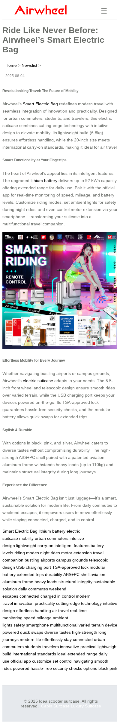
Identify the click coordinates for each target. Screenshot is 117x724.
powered (21, 668)
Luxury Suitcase (86, 706)
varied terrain (91, 625)
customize (41, 661)
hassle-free (41, 668)
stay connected (78, 639)
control (65, 661)
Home (11, 65)
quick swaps (31, 632)
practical (88, 646)
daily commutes (33, 588)
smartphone (37, 625)
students (33, 646)
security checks (67, 668)
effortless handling (33, 610)
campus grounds (72, 560)
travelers (50, 646)
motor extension (76, 552)
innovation (24, 603)
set (55, 661)
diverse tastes (57, 632)
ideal (61, 653)
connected (29, 596)
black (103, 668)
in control (66, 596)
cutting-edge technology (79, 603)
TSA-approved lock (70, 567)
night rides (50, 552)
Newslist (29, 65)
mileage (44, 617)
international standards (34, 653)
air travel (60, 610)
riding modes (26, 552)
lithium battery (44, 180)
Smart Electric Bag (40, 103)
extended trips (30, 574)
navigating (83, 661)
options (90, 668)
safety (19, 625)
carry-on (45, 545)
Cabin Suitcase (55, 706)
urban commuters (51, 538)
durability (53, 574)
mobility (26, 538)
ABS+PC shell (76, 574)
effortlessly (52, 639)
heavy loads (45, 581)
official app (20, 661)
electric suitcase (38, 380)
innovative (69, 646)
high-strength (84, 632)
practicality (45, 603)
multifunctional (63, 625)
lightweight (26, 545)
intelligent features (72, 545)
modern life (30, 639)
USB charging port (33, 567)
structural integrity (75, 581)
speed (29, 617)
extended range (83, 653)
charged (48, 596)
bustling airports (40, 560)
